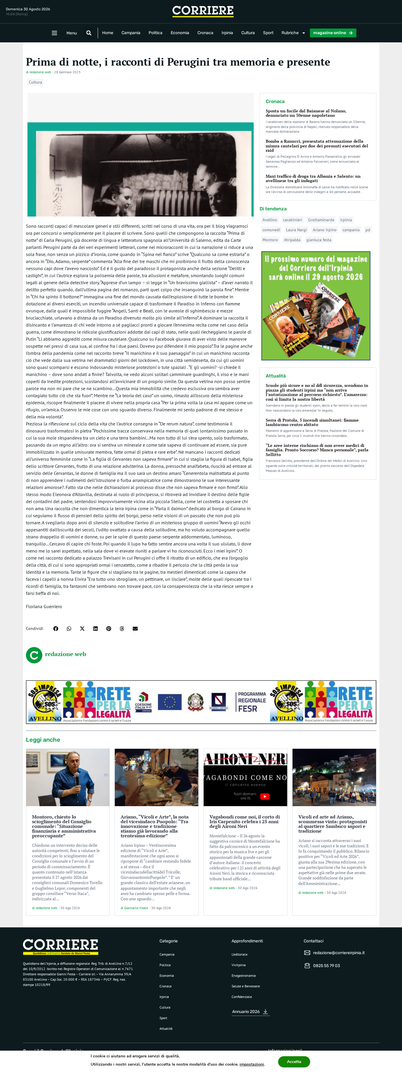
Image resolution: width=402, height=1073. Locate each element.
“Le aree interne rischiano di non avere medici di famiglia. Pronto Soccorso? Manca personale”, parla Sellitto (317, 449)
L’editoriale (239, 954)
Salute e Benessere (246, 986)
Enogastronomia (244, 975)
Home (107, 32)
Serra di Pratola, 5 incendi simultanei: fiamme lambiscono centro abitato (312, 422)
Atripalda (292, 240)
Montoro (270, 240)
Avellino (270, 220)
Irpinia (227, 32)
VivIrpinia (239, 965)
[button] (89, 33)
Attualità (166, 1028)
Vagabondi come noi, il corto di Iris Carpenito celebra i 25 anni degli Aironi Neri (245, 821)
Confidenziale (242, 996)
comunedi (271, 230)
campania (351, 230)
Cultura (248, 32)
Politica (155, 32)
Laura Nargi (296, 230)
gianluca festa (318, 240)
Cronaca (205, 32)
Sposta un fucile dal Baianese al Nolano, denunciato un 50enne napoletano (306, 113)
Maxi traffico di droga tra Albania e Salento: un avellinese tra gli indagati (313, 178)
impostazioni (252, 1064)
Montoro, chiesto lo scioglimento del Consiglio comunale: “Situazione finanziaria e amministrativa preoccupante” (64, 826)
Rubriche (290, 32)
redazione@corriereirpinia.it (339, 952)
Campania (131, 32)
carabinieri (292, 220)
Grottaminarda (321, 220)
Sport (268, 32)
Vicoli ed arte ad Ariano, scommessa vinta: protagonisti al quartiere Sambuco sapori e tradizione (332, 824)
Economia (180, 32)
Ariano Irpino (325, 230)
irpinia (346, 220)
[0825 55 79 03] (307, 965)
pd (368, 230)
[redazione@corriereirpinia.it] (307, 952)
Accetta (294, 1061)
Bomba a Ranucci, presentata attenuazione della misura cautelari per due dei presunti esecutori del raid (317, 145)
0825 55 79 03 (326, 965)
